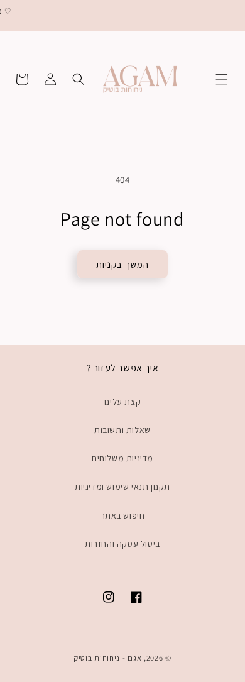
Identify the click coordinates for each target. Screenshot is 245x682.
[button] (222, 79)
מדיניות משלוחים (122, 458)
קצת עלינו (122, 401)
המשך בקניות (122, 264)
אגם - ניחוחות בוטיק (107, 657)
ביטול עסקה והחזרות (122, 543)
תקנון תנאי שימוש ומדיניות (122, 486)
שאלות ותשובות (122, 430)
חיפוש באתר (123, 515)
